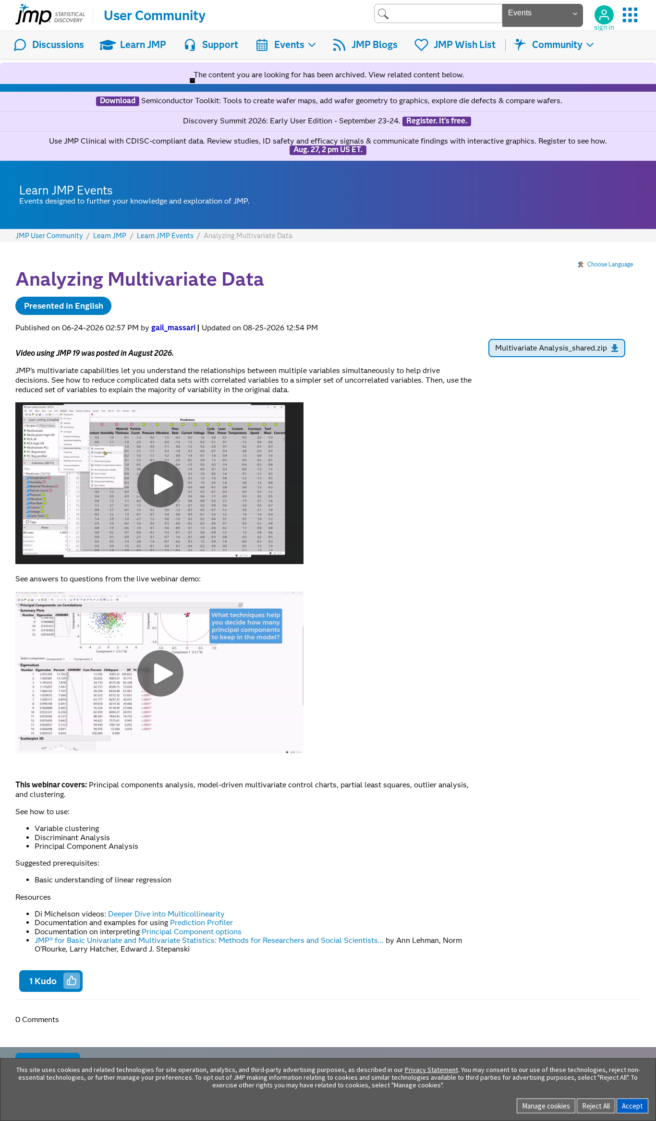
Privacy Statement (431, 1069)
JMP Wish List (465, 44)
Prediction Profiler (201, 922)
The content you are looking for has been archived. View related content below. (328, 74)
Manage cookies (546, 1105)
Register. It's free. (436, 121)
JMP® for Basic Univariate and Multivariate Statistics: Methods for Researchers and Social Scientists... (209, 940)
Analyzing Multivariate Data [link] (248, 235)
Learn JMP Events (165, 236)
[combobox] (438, 13)
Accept (632, 1105)
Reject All (596, 1105)
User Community (155, 15)
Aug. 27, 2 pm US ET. (328, 149)
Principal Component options (192, 931)
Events (289, 44)
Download (117, 100)
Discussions (58, 44)
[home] (50, 15)
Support (220, 44)
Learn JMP (143, 44)
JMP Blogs (375, 44)
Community (557, 44)
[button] (71, 980)
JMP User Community (49, 236)
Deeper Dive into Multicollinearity (165, 913)
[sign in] (604, 15)
